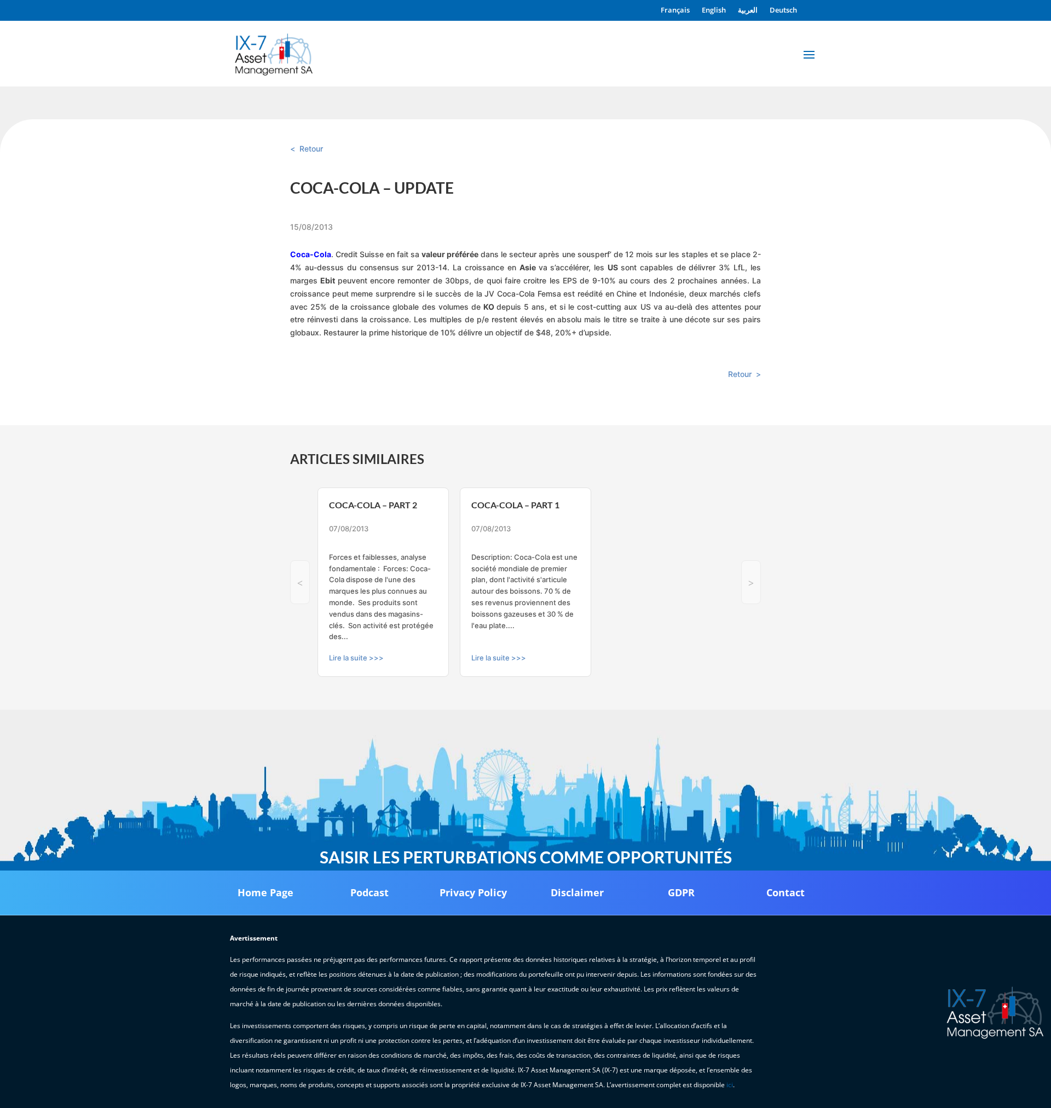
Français (675, 10)
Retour (311, 148)
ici (729, 1084)
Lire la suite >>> (356, 657)
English (714, 10)
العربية (748, 10)
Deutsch (783, 10)
